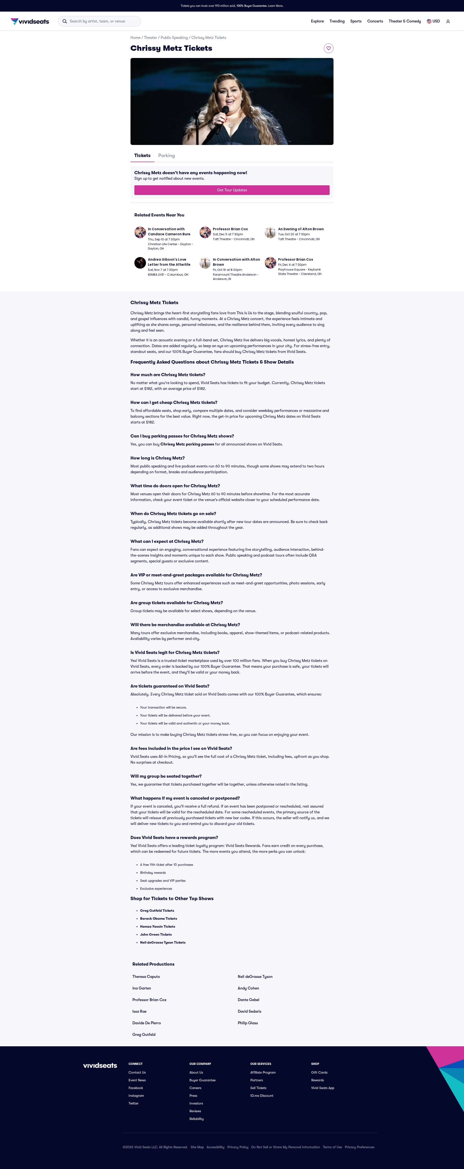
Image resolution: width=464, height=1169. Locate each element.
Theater (150, 38)
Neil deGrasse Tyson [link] (255, 977)
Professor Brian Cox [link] (149, 1000)
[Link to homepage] (31, 21)
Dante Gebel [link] (248, 1000)
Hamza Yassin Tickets (157, 926)
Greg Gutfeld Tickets (157, 910)
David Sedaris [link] (249, 1011)
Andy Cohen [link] (248, 988)
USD (436, 21)
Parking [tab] (166, 155)
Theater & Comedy (405, 21)
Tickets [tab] (142, 155)
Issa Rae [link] (139, 1011)
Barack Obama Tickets (158, 918)
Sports (356, 21)
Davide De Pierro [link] (146, 1023)
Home (135, 38)
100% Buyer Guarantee (252, 5)
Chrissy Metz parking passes (187, 444)
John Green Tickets (156, 934)
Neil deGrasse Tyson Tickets (163, 942)
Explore (317, 21)
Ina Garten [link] (141, 988)
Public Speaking (174, 38)
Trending (337, 21)
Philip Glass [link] (248, 1023)
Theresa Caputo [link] (146, 977)
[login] (448, 21)
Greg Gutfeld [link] (143, 1035)
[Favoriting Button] (329, 48)
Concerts (375, 21)
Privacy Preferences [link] (359, 1147)
